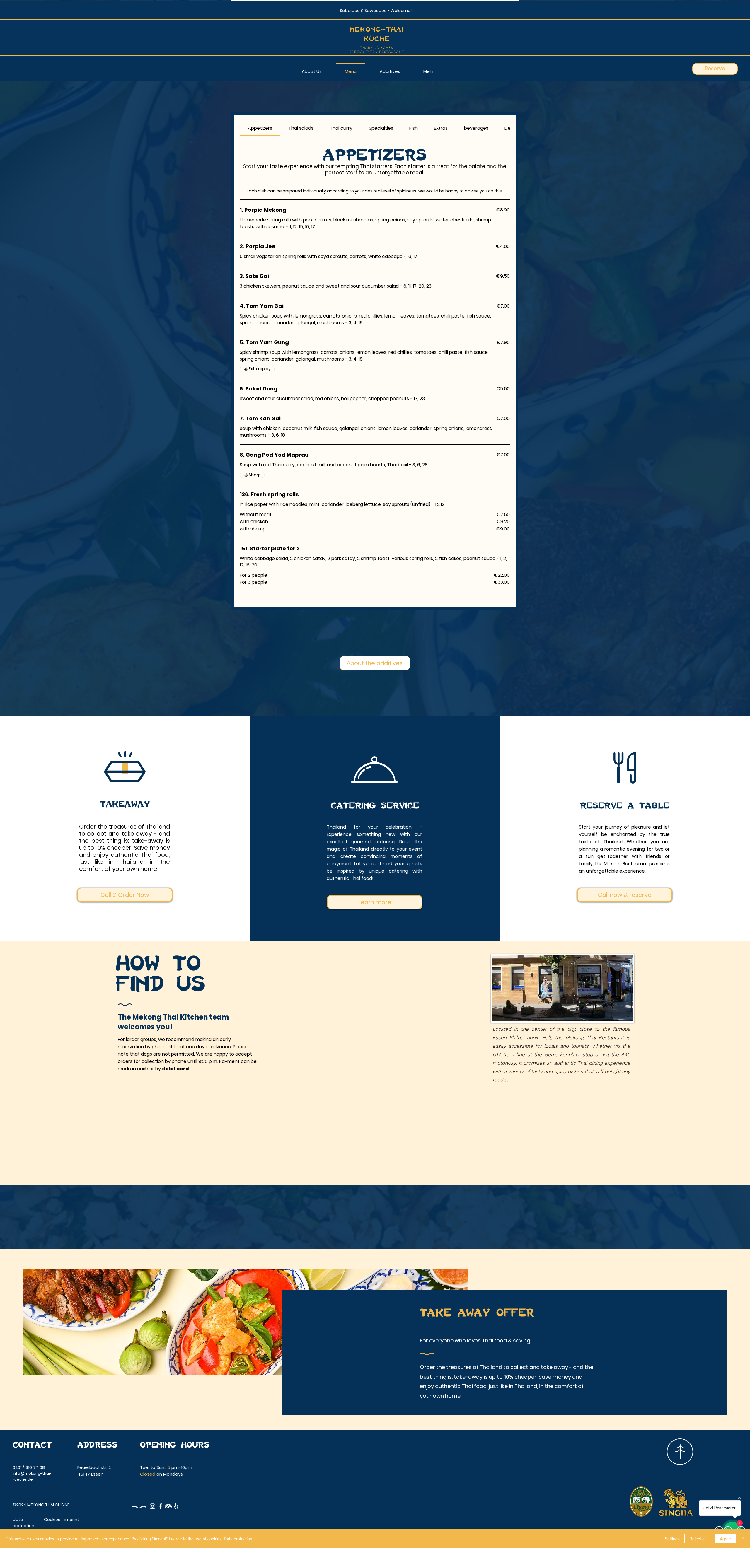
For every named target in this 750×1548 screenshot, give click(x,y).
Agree (725, 1539)
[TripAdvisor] (168, 1506)
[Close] (742, 1538)
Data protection (238, 1539)
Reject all (697, 1539)
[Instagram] (152, 1506)
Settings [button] (672, 1539)
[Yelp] (176, 1506)
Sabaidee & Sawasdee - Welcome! (376, 10)
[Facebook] (160, 1506)
